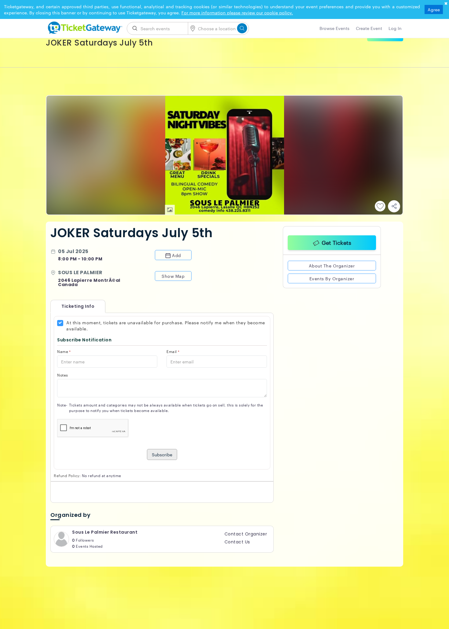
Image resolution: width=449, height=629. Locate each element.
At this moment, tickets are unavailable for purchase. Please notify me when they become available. (165, 325)
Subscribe (162, 454)
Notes (62, 374)
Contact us (237, 542)
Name (64, 351)
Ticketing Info (71, 306)
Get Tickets (336, 241)
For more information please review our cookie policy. (237, 12)
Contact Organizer (245, 534)
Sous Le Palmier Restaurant (104, 532)
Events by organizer (331, 277)
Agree (434, 9)
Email (172, 351)
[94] (84, 26)
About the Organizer (332, 265)
